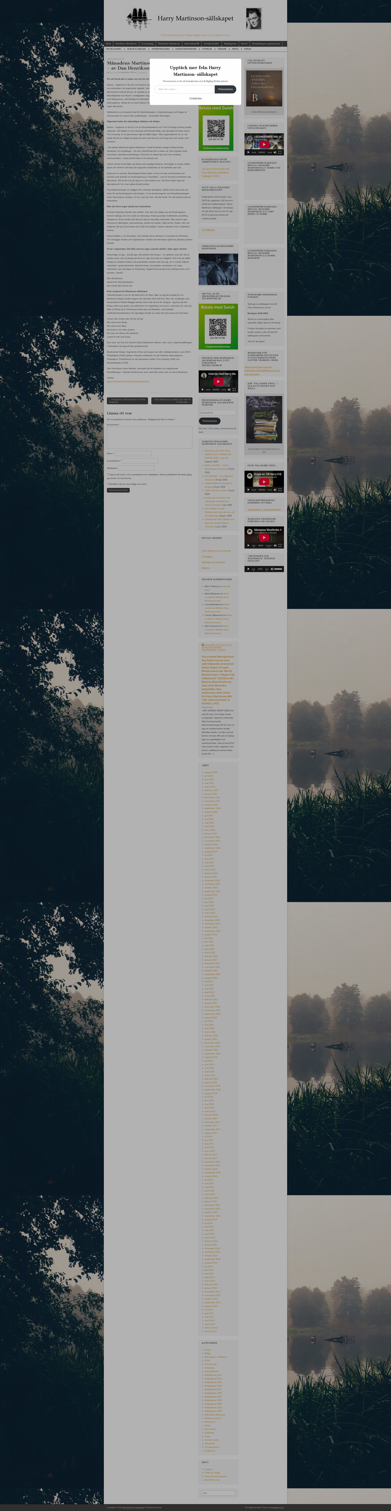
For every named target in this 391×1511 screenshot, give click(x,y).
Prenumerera (225, 89)
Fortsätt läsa (196, 98)
